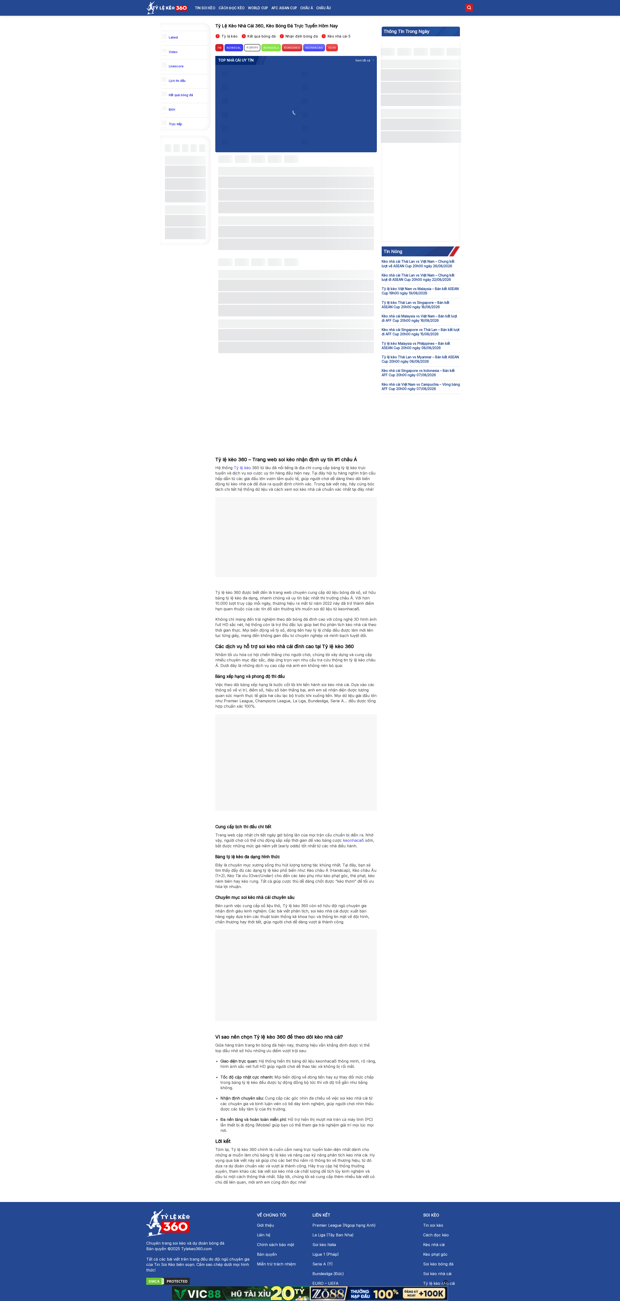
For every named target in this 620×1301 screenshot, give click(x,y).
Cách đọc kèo (232, 8)
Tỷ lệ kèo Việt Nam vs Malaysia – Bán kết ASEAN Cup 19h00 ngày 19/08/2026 (420, 291)
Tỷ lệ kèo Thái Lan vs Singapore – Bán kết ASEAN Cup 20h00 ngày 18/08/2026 (415, 304)
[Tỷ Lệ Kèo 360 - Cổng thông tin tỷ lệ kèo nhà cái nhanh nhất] (167, 8)
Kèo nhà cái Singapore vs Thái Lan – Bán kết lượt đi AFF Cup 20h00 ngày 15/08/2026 (420, 332)
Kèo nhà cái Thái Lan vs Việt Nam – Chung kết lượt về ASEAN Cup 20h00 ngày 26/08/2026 (418, 264)
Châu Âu (323, 8)
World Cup (258, 8)
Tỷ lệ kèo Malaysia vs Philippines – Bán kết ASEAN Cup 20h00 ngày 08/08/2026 (416, 345)
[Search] (469, 8)
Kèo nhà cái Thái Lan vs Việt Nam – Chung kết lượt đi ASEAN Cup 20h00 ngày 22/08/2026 (418, 277)
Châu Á (306, 8)
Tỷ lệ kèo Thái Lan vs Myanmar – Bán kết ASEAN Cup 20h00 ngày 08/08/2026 (420, 359)
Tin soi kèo (205, 8)
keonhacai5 (353, 840)
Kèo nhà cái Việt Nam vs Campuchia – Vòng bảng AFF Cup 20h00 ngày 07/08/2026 (421, 386)
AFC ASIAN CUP (284, 8)
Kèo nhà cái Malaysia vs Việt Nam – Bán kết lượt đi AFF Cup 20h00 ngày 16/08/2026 (419, 318)
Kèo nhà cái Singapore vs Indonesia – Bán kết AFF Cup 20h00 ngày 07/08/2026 (418, 373)
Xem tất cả (362, 60)
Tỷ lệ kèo (242, 467)
